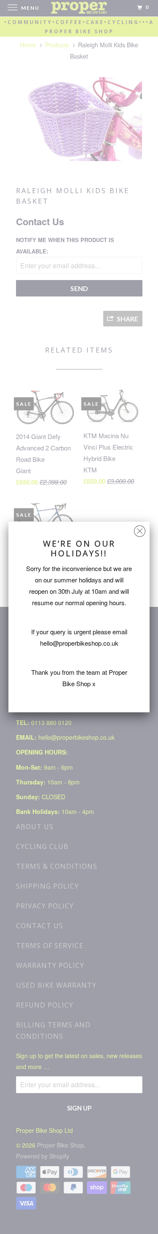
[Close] (139, 529)
